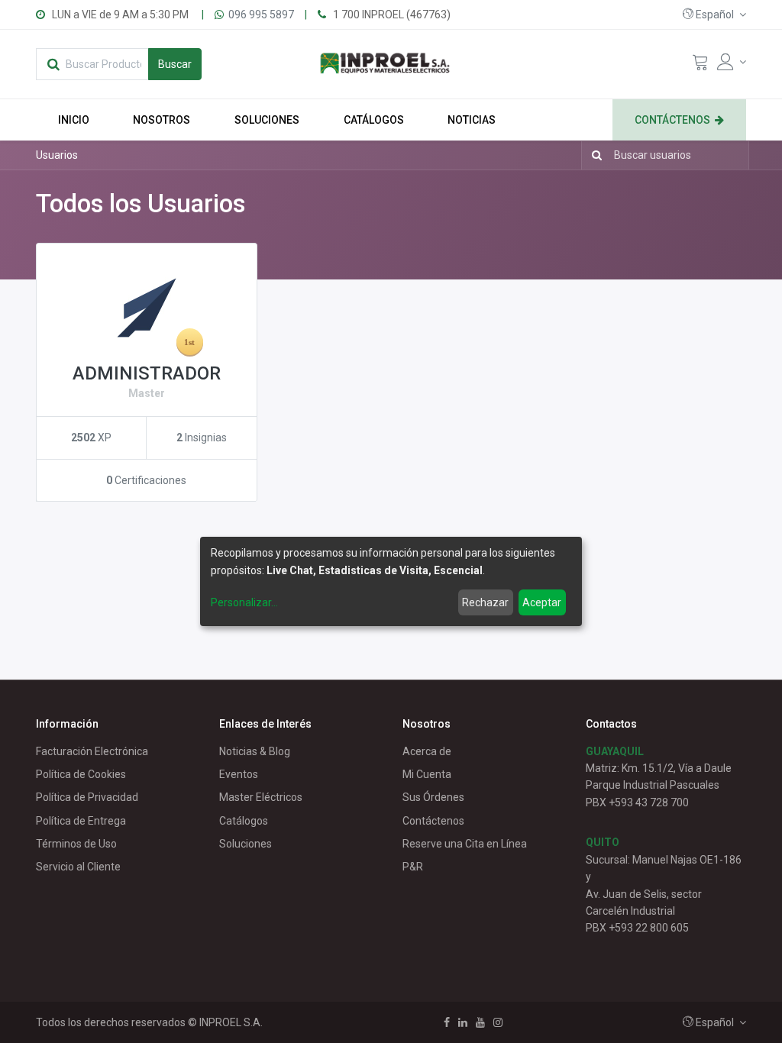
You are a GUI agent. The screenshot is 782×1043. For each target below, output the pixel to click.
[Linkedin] (462, 1022)
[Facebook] (447, 1022)
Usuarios (57, 155)
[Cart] (700, 66)
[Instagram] (497, 1022)
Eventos (238, 774)
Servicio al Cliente (78, 867)
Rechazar (485, 602)
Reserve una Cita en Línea (464, 844)
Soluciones (245, 844)
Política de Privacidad (87, 797)
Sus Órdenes (433, 797)
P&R (412, 867)
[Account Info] (731, 61)
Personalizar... (244, 602)
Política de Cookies (81, 774)
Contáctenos (433, 821)
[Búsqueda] (594, 155)
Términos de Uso (76, 844)
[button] (714, 14)
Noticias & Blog (254, 751)
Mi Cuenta (426, 774)
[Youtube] (480, 1022)
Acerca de (426, 751)
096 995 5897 (261, 14)
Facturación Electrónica (92, 751)
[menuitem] (73, 119)
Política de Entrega (81, 821)
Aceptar (541, 602)
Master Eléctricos (260, 797)
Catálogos (243, 821)
